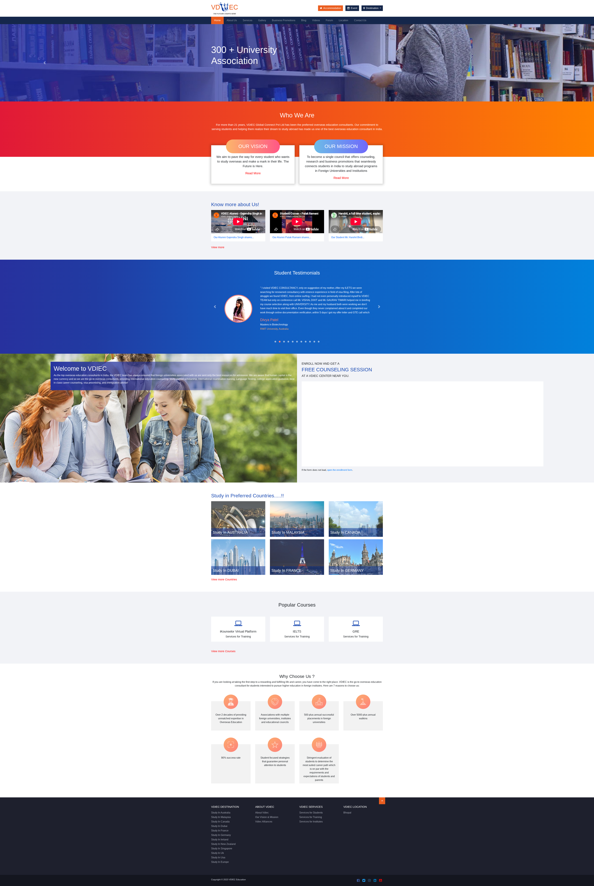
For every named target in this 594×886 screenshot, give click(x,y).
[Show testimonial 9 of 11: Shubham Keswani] (310, 341)
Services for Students (311, 812)
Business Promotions (283, 20)
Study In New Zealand (223, 844)
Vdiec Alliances (263, 821)
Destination (372, 8)
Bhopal (347, 812)
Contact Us (360, 20)
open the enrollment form (339, 470)
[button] (44, 62)
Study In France (219, 830)
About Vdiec (262, 812)
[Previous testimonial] (215, 306)
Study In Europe (220, 862)
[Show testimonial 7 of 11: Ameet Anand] (301, 341)
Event (353, 8)
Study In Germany (221, 835)
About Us (232, 20)
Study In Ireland (219, 839)
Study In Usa (218, 857)
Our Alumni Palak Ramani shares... (291, 237)
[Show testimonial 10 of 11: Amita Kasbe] (314, 341)
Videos (316, 20)
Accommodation (332, 8)
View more (217, 247)
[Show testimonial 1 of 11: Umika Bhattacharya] (275, 341)
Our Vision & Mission (266, 817)
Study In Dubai (219, 826)
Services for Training (310, 817)
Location (343, 20)
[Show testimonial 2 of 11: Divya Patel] (280, 341)
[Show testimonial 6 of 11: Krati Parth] (297, 341)
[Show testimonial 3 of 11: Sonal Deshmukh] (284, 341)
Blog (303, 20)
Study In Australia (220, 812)
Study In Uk (217, 853)
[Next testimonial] (379, 306)
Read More (253, 173)
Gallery (262, 20)
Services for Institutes (311, 821)
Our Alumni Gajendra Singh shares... (234, 237)
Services (247, 20)
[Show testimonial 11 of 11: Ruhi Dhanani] (319, 341)
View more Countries (224, 579)
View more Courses (223, 651)
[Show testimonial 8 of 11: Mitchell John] (306, 341)
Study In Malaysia (221, 817)
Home (219, 20)
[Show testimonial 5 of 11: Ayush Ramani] (293, 341)
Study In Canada (220, 821)
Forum (329, 20)
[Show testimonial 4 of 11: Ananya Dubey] (288, 341)
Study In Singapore (221, 848)
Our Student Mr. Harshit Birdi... (347, 237)
